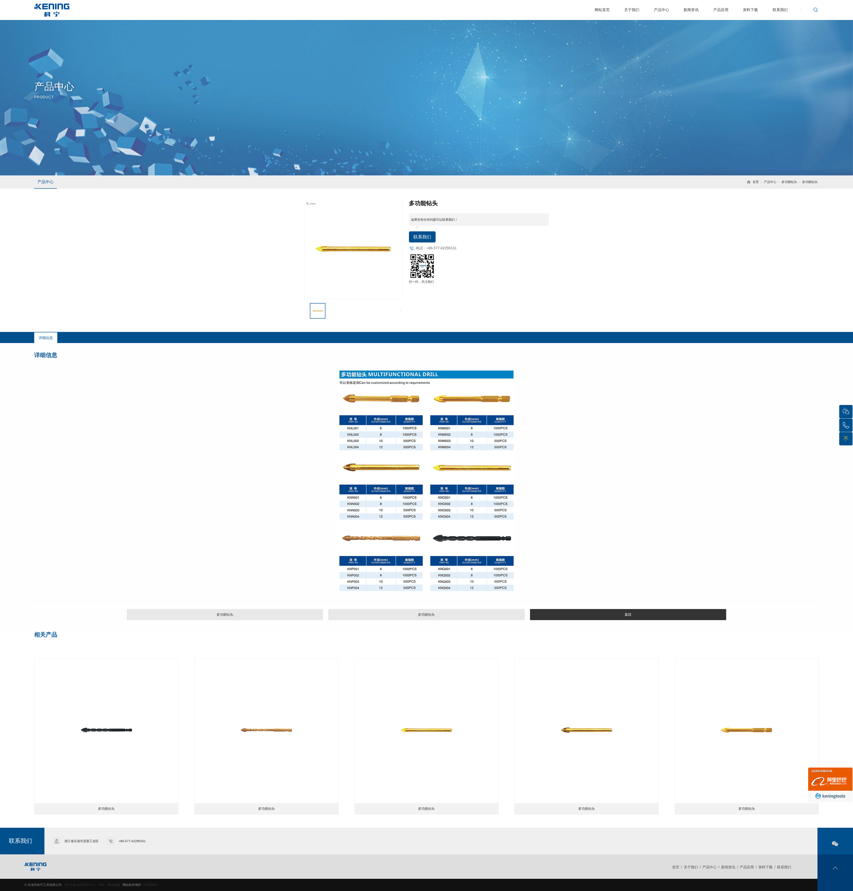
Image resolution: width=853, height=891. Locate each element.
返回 (628, 614)
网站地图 (114, 885)
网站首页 (602, 10)
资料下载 (750, 10)
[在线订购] (830, 784)
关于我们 (631, 10)
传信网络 (150, 885)
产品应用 (720, 10)
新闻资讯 (691, 10)
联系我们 (780, 10)
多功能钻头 (789, 182)
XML (102, 885)
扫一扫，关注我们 (421, 282)
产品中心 (661, 10)
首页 (756, 182)
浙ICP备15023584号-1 (80, 885)
